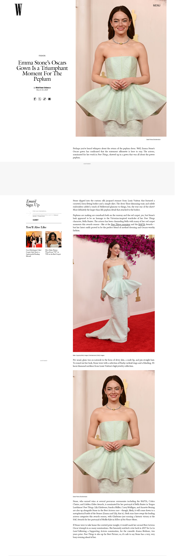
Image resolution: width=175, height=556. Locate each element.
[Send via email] (49, 99)
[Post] (39, 99)
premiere (120, 224)
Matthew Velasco (43, 87)
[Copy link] (44, 99)
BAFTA (141, 224)
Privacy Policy (41, 216)
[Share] (34, 99)
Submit (36, 220)
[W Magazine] (18, 9)
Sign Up (32, 203)
